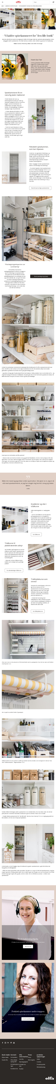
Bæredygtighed (23, 1062)
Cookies (39, 1062)
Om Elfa (21, 1059)
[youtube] (14, 1042)
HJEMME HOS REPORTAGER (11, 6)
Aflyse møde (5, 1057)
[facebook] (3, 1042)
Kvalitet (21, 1069)
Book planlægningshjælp (41, 276)
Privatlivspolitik (41, 1064)
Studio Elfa (5, 1060)
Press (29, 1057)
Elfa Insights (31, 1060)
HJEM (2, 6)
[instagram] (6, 1042)
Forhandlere (14, 1057)
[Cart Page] (54, 2)
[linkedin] (9, 1042)
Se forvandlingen (28, 1019)
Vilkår (38, 1059)
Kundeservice (14, 1068)
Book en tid (28, 946)
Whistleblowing (41, 1067)
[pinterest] (11, 1042)
